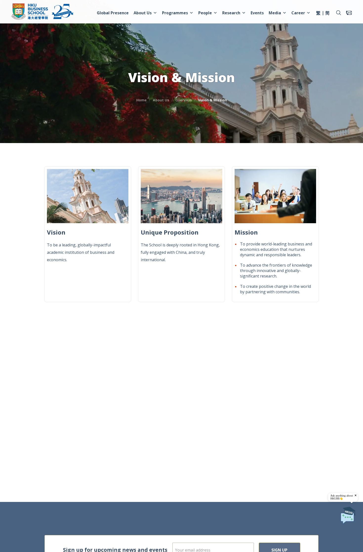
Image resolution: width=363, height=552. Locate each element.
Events (257, 13)
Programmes (175, 13)
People (205, 13)
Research (231, 13)
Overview (183, 100)
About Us (143, 13)
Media (275, 13)
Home (141, 100)
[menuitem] (318, 13)
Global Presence (113, 13)
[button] (338, 13)
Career (298, 13)
